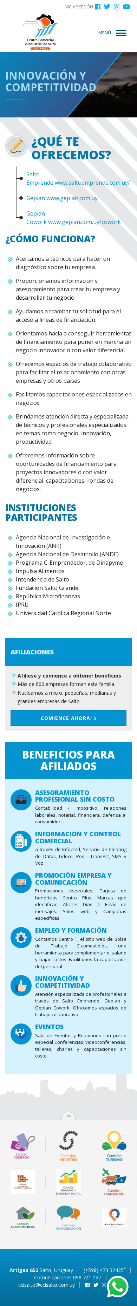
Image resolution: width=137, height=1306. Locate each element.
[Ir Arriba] (69, 1116)
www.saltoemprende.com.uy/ (92, 182)
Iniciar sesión (78, 7)
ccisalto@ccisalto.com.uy (46, 1284)
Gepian (35, 198)
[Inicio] (40, 32)
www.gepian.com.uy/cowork (84, 222)
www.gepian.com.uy (72, 198)
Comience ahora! (67, 718)
